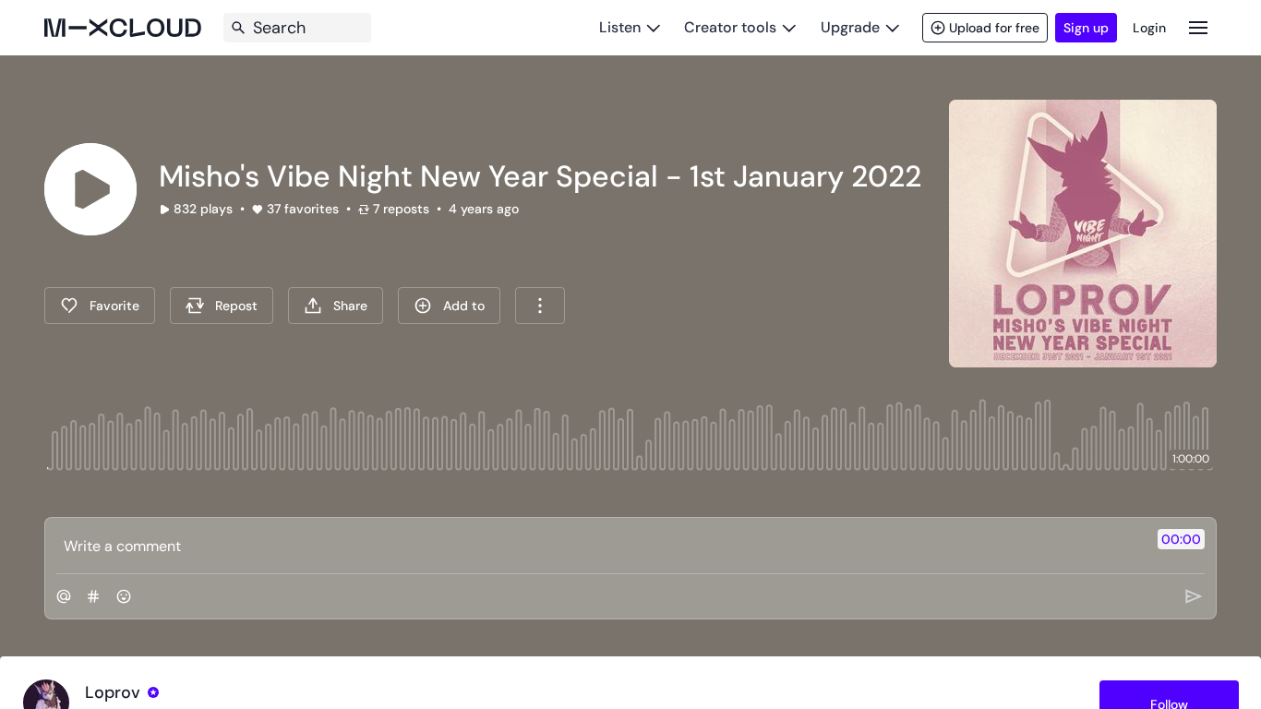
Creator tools (730, 27)
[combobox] (540, 305)
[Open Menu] (1198, 27)
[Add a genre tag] (93, 596)
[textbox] (599, 545)
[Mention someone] (63, 596)
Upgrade (850, 27)
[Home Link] (122, 27)
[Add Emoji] (123, 596)
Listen (620, 27)
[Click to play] (90, 189)
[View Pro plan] (153, 692)
